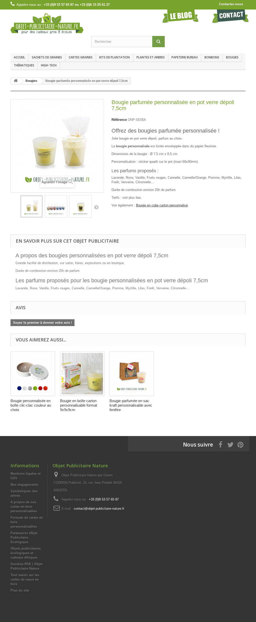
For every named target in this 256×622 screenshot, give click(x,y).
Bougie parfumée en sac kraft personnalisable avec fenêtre (131, 405)
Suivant (96, 207)
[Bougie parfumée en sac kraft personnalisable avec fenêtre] (132, 373)
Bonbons (211, 57)
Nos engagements (24, 484)
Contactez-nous (231, 4)
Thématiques (24, 65)
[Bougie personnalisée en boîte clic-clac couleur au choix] (32, 373)
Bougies (232, 57)
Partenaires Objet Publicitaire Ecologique (23, 537)
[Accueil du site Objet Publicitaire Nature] (15, 81)
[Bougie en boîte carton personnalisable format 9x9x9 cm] (82, 373)
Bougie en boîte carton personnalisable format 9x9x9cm (78, 405)
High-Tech (48, 65)
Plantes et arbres (150, 57)
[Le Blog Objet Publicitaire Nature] (180, 16)
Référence (119, 120)
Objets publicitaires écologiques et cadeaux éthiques (25, 553)
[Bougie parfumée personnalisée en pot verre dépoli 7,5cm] (31, 206)
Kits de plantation (114, 57)
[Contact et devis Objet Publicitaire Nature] (230, 16)
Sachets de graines (47, 57)
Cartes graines (80, 57)
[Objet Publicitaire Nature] (47, 23)
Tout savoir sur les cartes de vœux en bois (24, 579)
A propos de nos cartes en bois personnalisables (23, 506)
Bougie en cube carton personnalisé (162, 205)
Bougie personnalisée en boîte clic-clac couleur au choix (30, 405)
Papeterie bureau (185, 57)
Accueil (19, 57)
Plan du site (19, 590)
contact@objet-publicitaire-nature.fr (99, 508)
